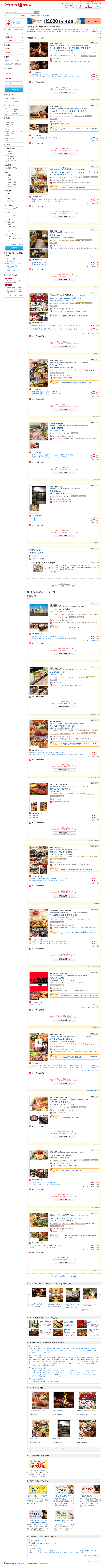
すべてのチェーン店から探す (92, 1555)
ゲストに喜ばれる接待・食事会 (93, 1330)
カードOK (10, 234)
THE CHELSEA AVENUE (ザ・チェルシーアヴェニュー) (74, 172)
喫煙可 (9, 198)
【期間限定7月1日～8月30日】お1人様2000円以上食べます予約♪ (49, 636)
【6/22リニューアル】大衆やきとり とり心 (68, 111)
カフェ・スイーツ (36, 1352)
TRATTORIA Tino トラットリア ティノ (67, 1218)
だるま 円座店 (97, 903)
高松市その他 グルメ (41, 15)
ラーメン (82, 1350)
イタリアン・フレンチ (77, 1348)
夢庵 (51, 1551)
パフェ (67, 1372)
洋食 (68, 1348)
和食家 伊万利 (56, 428)
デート (9, 126)
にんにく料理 (80, 1370)
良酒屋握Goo (55, 491)
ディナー (9, 60)
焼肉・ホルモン (92, 1348)
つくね (49, 1372)
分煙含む (11, 196)
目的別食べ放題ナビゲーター (15, 261)
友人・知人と (10, 122)
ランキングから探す (34, 1381)
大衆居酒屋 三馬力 (58, 672)
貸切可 (38, 1363)
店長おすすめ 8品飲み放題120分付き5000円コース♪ (46, 138)
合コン (9, 140)
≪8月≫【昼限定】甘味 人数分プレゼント (72, 1170)
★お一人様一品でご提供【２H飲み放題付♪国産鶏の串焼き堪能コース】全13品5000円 (55, 77)
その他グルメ (46, 1352)
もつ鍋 (94, 1374)
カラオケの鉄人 (44, 1553)
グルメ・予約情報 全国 (19, 15)
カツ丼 (63, 1376)
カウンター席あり (13, 182)
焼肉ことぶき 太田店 (54, 1304)
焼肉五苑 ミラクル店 (59, 1102)
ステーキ (39, 1372)
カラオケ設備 (83, 1361)
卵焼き (84, 1374)
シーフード (52, 1376)
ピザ (53, 1372)
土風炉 (81, 1553)
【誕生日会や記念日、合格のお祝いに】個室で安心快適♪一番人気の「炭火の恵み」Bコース (56, 199)
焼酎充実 (10, 224)
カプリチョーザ (34, 1553)
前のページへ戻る (9, 15)
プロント (63, 1551)
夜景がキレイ (62, 1361)
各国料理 (53, 1350)
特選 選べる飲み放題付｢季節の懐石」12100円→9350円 (47, 752)
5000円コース (35, 817)
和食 (84, 29)
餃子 (62, 1372)
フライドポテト (71, 1370)
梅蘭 (92, 1551)
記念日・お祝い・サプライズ (14, 131)
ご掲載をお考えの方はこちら (44, 1563)
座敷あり (10, 179)
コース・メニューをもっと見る (90, 79)
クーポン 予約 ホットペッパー (94, 3)
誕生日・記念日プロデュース (15, 263)
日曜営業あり (11, 236)
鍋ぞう (97, 1551)
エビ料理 (40, 1370)
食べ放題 (10, 154)
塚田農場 (87, 1551)
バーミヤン (46, 1551)
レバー (61, 1374)
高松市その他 (95, 31)
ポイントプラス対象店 (12, 113)
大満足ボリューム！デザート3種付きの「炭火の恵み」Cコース (48, 201)
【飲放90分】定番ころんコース (40, 262)
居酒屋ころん (55, 235)
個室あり (10, 175)
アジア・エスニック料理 (43, 1350)
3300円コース (35, 518)
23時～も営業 (35, 1361)
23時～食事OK (45, 1361)
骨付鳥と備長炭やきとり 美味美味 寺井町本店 (70, 48)
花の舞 (39, 1551)
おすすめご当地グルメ (13, 270)
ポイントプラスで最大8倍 (38, 1470)
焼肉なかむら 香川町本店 (60, 789)
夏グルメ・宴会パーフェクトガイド (38, 1496)
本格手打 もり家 (36, 553)
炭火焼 (89, 1374)
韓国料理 (32, 1350)
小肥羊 (76, 1553)
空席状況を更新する (64, 92)
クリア (21, 68)
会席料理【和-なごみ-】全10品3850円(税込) (43, 1182)
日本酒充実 (11, 222)
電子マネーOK (80, 1359)
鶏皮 (34, 1372)
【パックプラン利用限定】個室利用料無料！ (73, 187)
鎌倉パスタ (59, 1553)
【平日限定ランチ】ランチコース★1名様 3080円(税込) (46, 1245)
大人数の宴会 (10, 138)
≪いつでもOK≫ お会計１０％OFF (70, 1117)
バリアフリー (78, 1363)
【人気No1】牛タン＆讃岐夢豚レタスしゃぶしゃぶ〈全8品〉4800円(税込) (52, 455)
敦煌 (71, 1553)
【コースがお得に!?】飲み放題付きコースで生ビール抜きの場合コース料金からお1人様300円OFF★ (79, 1057)
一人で (9, 129)
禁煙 (9, 194)
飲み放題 (10, 151)
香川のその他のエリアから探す (37, 1540)
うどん (51, 1370)
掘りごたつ (11, 177)
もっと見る (98, 33)
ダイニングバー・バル (76, 29)
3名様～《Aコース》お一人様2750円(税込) (43, 1247)
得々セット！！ (35, 1004)
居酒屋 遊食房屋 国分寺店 (62, 1155)
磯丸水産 (52, 1553)
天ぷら (46, 1370)
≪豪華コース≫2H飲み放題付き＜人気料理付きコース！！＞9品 (49, 878)
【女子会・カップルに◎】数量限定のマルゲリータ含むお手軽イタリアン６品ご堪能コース (56, 1068)
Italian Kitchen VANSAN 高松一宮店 (66, 298)
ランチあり (11, 158)
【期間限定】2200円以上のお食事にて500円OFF (74, 316)
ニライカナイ (32, 1551)
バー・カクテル (74, 1350)
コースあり (11, 156)
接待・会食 (10, 135)
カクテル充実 (11, 227)
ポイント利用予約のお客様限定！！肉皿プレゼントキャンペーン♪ (79, 995)
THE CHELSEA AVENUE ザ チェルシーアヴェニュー (88, 223)
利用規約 (89, 1562)
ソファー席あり (12, 184)
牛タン (93, 1372)
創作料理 (58, 1348)
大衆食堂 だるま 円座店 (61, 852)
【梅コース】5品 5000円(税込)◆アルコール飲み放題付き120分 (49, 941)
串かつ (58, 1376)
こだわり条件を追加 (15, 244)
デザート (63, 1370)
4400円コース (35, 520)
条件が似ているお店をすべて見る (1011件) (65, 1276)
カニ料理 (77, 1372)
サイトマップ (71, 1562)
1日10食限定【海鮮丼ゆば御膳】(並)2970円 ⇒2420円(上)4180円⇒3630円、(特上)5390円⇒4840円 (79, 744)
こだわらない (32, 1370)
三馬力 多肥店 (80, 1438)
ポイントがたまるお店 (12, 109)
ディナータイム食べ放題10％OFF (70, 627)
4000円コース (35, 815)
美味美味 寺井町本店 (95, 99)
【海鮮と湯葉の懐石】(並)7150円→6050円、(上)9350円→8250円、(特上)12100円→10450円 (57, 754)
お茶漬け (88, 1370)
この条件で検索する (14, 89)
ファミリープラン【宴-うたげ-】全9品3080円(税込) (45, 1184)
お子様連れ (53, 1363)
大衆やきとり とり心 (95, 160)
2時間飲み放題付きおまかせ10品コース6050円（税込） (46, 394)
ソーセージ (67, 1374)
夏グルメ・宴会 (11, 259)
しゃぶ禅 (56, 1551)
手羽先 (44, 1374)
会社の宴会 (10, 133)
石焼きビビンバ (43, 1376)
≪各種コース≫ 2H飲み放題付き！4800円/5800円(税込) (76, 869)
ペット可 (85, 1363)
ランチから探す (33, 1545)
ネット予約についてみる (16, 296)
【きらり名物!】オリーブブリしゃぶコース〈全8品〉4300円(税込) (49, 457)
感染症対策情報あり (13, 168)
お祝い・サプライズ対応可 (14, 239)
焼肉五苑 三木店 (57, 978)
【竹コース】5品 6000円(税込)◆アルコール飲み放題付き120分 (49, 943)
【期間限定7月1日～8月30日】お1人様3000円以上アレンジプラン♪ (50, 75)
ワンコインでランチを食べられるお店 (69, 1321)
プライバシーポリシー (80, 1562)
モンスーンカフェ (72, 1551)
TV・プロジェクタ (73, 1361)
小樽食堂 (80, 1551)
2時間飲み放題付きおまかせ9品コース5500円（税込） (76, 382)
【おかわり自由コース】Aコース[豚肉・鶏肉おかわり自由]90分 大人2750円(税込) (53, 638)
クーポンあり (11, 215)
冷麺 (73, 1374)
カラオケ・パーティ (63, 1350)
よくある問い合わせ (68, 3)
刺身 (44, 1372)
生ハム (83, 1372)
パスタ (88, 1372)
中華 (85, 1348)
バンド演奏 (91, 1361)
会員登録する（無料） (70, 7)
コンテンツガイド (80, 3)
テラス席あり (11, 187)
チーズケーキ (33, 1376)
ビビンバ (78, 1374)
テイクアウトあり (13, 161)
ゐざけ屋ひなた (56, 365)
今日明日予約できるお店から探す (50, 1381)
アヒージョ (51, 1374)
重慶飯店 (66, 1553)
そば (93, 1370)
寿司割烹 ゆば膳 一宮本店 (62, 726)
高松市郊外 (32, 15)
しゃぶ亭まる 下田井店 (60, 609)
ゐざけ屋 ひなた (96, 416)
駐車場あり (92, 1363)
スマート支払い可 (13, 208)
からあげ (56, 1370)
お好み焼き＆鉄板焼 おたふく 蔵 (63, 915)
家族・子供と (10, 124)
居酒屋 (68, 29)
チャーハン (38, 1374)
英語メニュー (45, 1363)
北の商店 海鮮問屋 (36, 1304)
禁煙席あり (91, 1357)
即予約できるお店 (11, 98)
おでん (72, 1372)
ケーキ (58, 1372)
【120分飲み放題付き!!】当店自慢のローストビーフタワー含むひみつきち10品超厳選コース (56, 1066)
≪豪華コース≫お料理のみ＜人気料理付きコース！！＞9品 (48, 880)
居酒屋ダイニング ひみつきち (63, 1039)
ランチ (17, 60)
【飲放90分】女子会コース (38, 264)
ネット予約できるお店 (12, 101)
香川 (27, 15)
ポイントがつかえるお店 (13, 111)
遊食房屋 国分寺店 (96, 1207)
